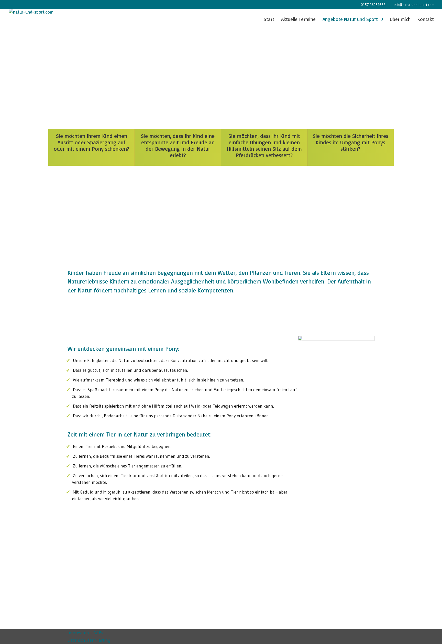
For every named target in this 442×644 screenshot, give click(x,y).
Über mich (400, 19)
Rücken (311, 425)
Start (269, 19)
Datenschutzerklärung (89, 640)
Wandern (313, 443)
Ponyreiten (315, 452)
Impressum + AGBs (85, 632)
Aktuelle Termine (298, 19)
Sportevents (316, 469)
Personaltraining (321, 460)
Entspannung (317, 434)
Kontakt (425, 19)
